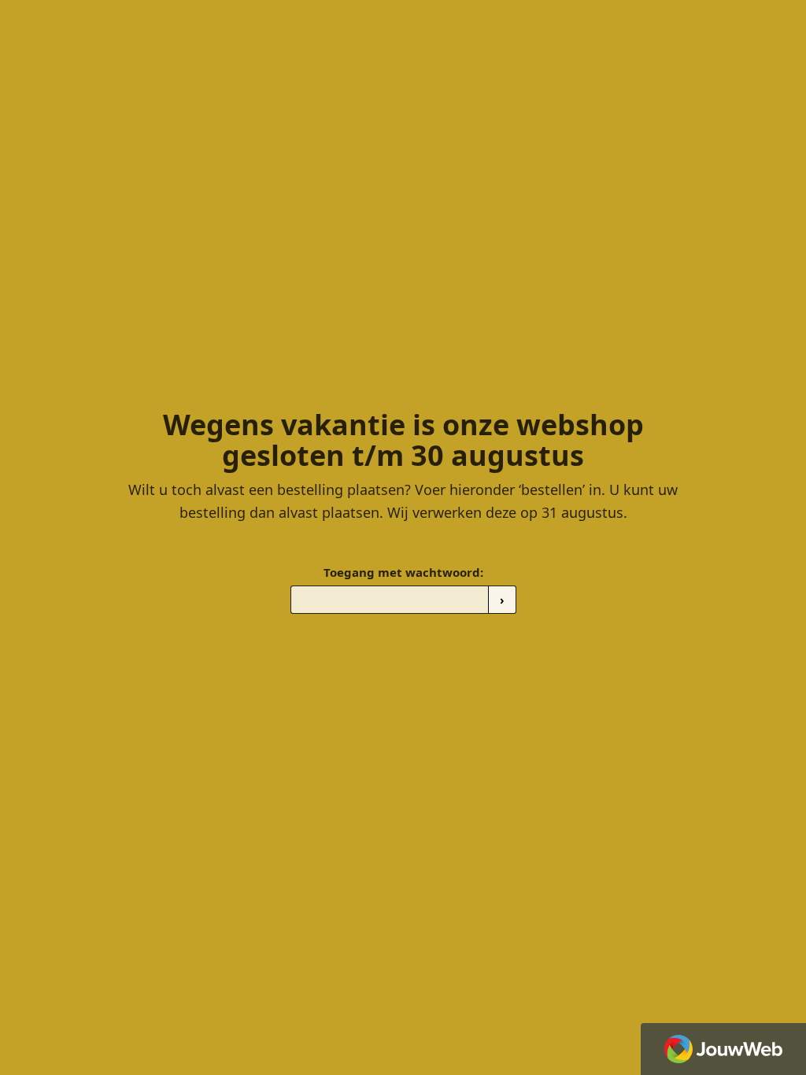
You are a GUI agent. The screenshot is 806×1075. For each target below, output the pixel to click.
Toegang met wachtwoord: (403, 572)
